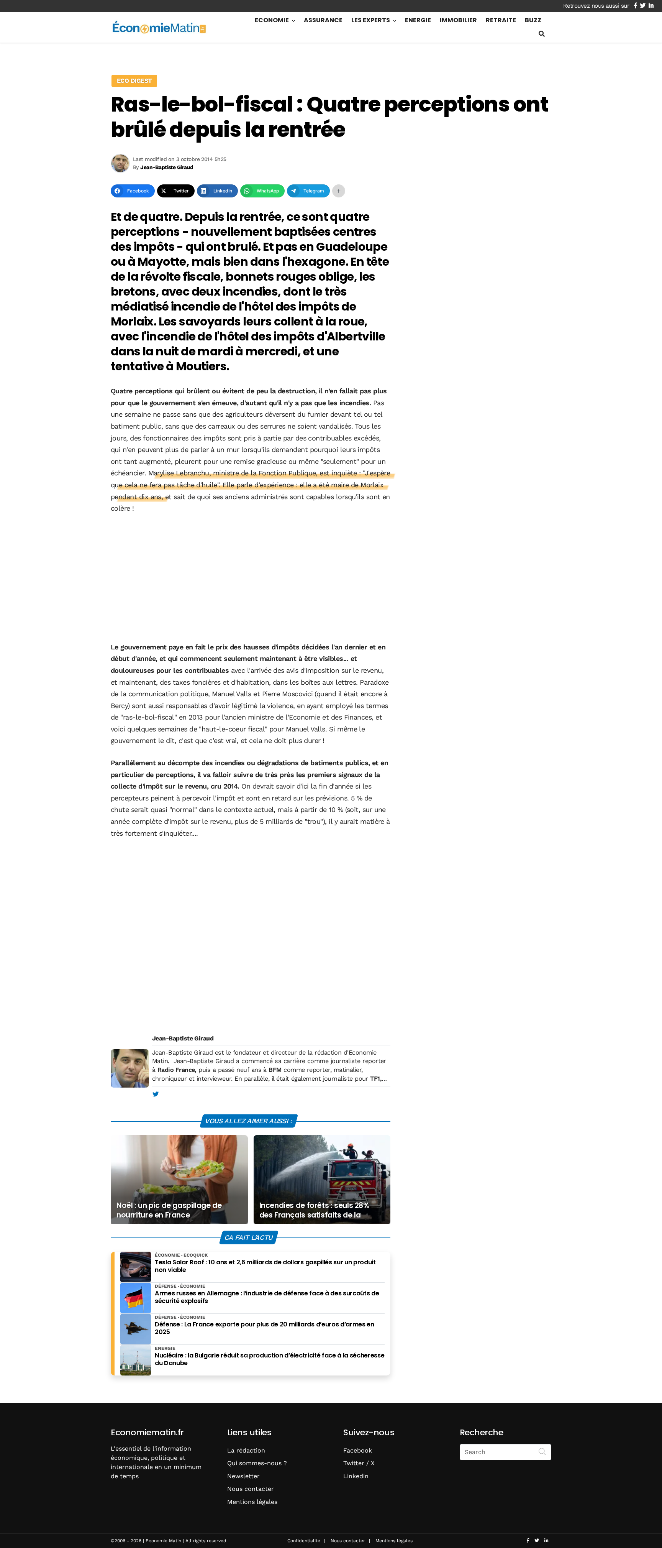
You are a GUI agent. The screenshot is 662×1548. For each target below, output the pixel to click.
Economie (272, 20)
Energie (418, 20)
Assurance (323, 20)
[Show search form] (541, 34)
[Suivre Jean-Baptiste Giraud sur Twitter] (155, 1094)
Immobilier (458, 20)
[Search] (542, 1451)
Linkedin (356, 1476)
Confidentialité (303, 1540)
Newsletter (243, 1476)
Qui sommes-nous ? (257, 1463)
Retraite (501, 20)
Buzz (533, 20)
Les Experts (370, 20)
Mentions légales (252, 1501)
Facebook (357, 1450)
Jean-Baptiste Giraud (182, 1038)
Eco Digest (134, 80)
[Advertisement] (250, 578)
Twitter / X (359, 1463)
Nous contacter (250, 1488)
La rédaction (246, 1450)
